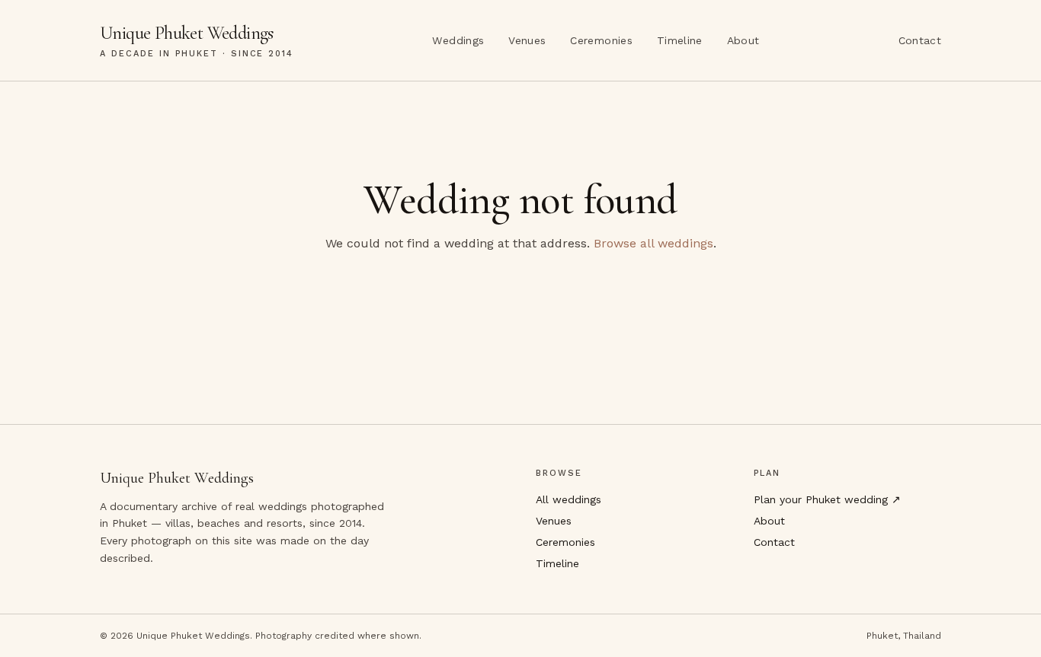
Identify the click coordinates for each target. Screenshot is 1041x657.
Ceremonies (601, 40)
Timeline (680, 40)
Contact (919, 40)
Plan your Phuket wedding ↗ (827, 499)
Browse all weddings (653, 243)
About (743, 40)
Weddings (458, 40)
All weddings (568, 499)
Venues (527, 40)
